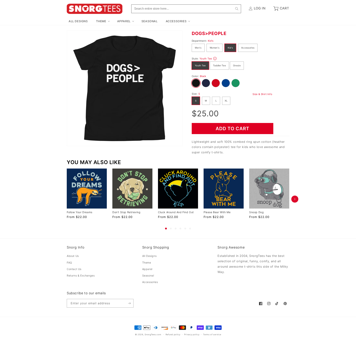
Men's (198, 47)
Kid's (230, 47)
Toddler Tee (219, 65)
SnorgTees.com (153, 334)
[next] (295, 199)
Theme (146, 262)
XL (226, 100)
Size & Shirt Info (262, 94)
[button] (102, 21)
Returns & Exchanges (81, 275)
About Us (73, 256)
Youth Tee (200, 65)
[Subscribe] (129, 303)
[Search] (237, 9)
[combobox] (186, 9)
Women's (214, 47)
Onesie (237, 65)
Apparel (147, 269)
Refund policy (173, 334)
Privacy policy (192, 334)
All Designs (149, 256)
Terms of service (212, 334)
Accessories (247, 47)
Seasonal (148, 275)
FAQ (69, 262)
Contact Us (74, 269)
